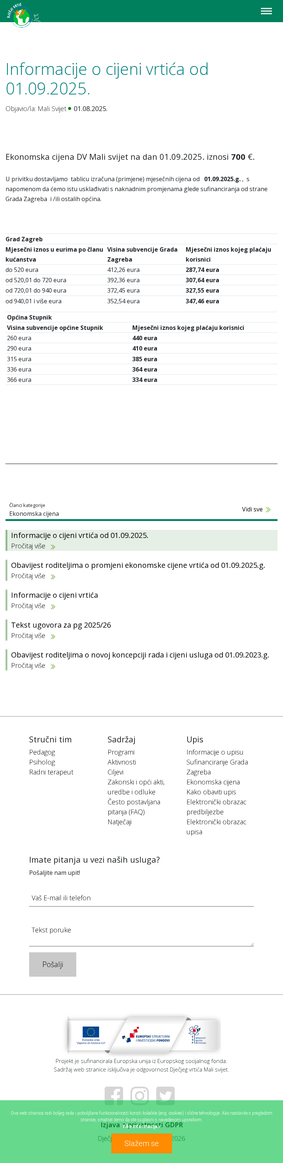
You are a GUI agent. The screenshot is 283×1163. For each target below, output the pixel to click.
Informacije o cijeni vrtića (54, 600)
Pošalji (52, 964)
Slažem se (142, 1143)
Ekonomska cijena (213, 781)
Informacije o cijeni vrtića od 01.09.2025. (80, 540)
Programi (121, 752)
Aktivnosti (122, 761)
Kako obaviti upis (211, 791)
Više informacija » (141, 1126)
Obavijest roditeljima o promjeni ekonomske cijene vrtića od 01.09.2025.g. (138, 570)
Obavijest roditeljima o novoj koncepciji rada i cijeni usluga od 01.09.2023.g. (140, 660)
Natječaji (120, 821)
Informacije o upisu (215, 752)
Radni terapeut (51, 771)
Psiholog (42, 761)
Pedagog (42, 752)
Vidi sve (252, 509)
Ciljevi (115, 771)
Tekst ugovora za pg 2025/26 (61, 630)
